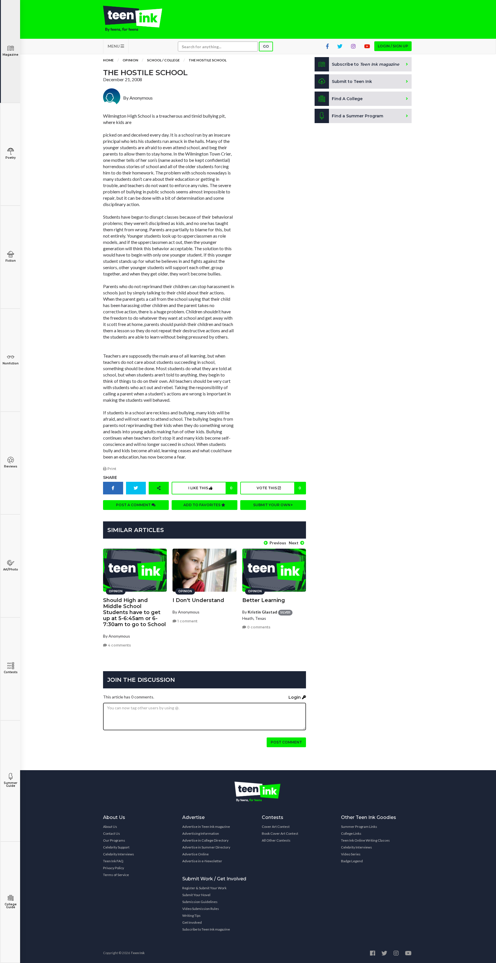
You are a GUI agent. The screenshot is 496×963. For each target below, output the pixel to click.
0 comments (258, 627)
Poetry (10, 158)
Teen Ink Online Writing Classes (365, 840)
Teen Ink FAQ (113, 861)
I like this (210, 488)
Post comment (286, 742)
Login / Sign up (393, 46)
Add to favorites (202, 505)
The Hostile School (207, 60)
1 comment (187, 621)
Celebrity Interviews (118, 854)
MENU (114, 46)
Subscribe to (365, 64)
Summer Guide (10, 784)
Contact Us (111, 833)
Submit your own (272, 505)
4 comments (119, 645)
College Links (351, 833)
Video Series (351, 854)
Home (108, 60)
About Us (110, 826)
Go (266, 46)
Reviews (10, 466)
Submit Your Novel (196, 895)
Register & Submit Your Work (204, 888)
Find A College (347, 98)
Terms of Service (116, 875)
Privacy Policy (113, 868)
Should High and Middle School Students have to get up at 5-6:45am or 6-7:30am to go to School (134, 612)
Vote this (279, 488)
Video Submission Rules (200, 908)
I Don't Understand (198, 600)
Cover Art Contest (276, 826)
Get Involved (192, 922)
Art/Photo (10, 569)
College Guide (11, 905)
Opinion (130, 60)
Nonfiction (11, 363)
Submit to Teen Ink (352, 81)
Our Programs (114, 840)
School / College (163, 60)
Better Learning (263, 600)
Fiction (10, 261)
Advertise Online (195, 854)
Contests (11, 672)
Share (110, 477)
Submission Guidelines (200, 902)
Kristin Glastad (262, 611)
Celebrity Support (116, 847)
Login (295, 697)
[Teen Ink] (138, 19)
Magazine (10, 55)
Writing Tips (191, 915)
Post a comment (134, 505)
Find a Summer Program (357, 116)
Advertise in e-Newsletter (202, 861)
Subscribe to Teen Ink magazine (206, 929)
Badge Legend (352, 861)
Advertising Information (200, 833)
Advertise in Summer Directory (206, 847)
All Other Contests (276, 840)
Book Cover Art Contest (280, 833)
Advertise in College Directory (205, 840)
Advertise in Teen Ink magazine (206, 826)
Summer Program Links (359, 826)
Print (111, 469)
